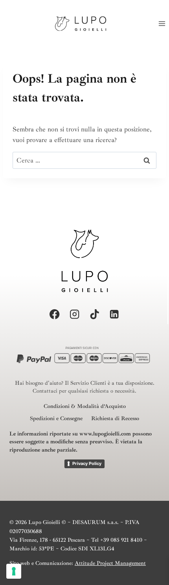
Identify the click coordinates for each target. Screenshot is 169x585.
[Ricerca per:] (84, 160)
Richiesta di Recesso (115, 418)
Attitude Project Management (110, 563)
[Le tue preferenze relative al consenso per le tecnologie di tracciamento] (13, 571)
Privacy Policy (86, 463)
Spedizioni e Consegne (56, 418)
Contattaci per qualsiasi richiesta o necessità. (84, 391)
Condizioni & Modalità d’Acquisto (85, 406)
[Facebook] (55, 314)
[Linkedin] (115, 314)
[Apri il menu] (161, 23)
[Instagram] (74, 314)
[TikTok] (94, 314)
